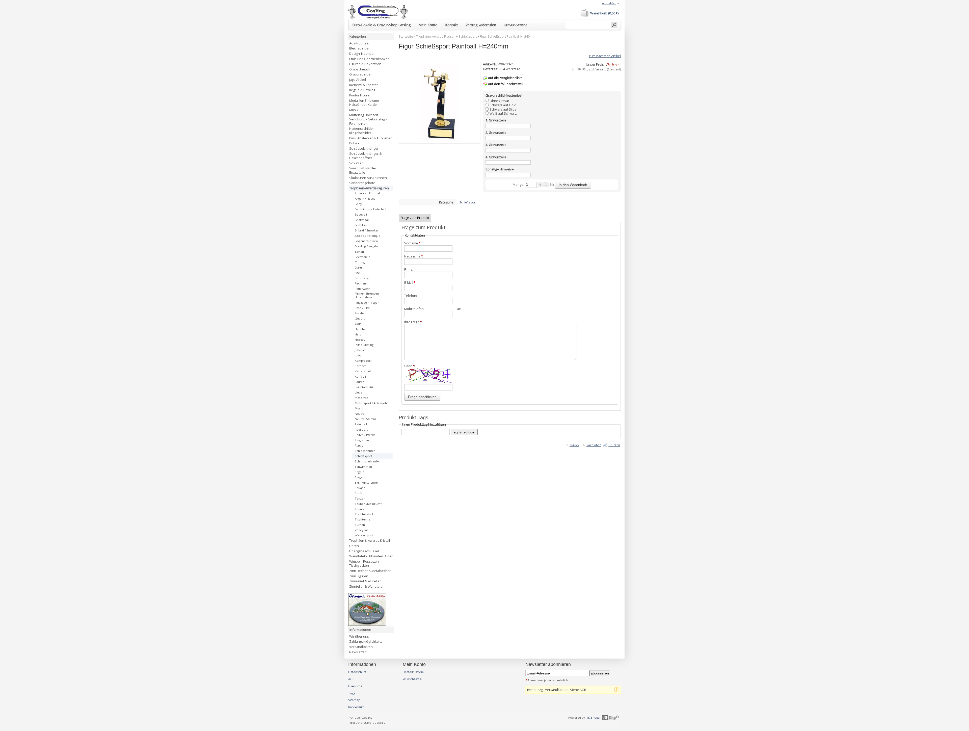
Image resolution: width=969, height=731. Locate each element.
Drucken (614, 445)
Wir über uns (359, 636)
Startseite (406, 36)
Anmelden (609, 3)
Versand (601, 69)
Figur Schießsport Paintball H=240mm (507, 36)
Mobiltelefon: (414, 309)
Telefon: (410, 296)
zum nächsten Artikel (605, 56)
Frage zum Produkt (415, 217)
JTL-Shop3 (593, 717)
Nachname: (413, 256)
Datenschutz (357, 672)
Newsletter (357, 652)
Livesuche (355, 686)
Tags (351, 693)
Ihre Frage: (413, 322)
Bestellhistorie (413, 672)
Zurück (574, 445)
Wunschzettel (412, 679)
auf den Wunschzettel (505, 84)
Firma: (408, 269)
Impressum (356, 707)
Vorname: (412, 243)
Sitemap (354, 700)
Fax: (459, 309)
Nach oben (593, 445)
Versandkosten (361, 646)
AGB (351, 679)
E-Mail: (410, 282)
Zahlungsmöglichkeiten (367, 641)
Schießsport (468, 36)
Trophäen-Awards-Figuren (435, 36)
